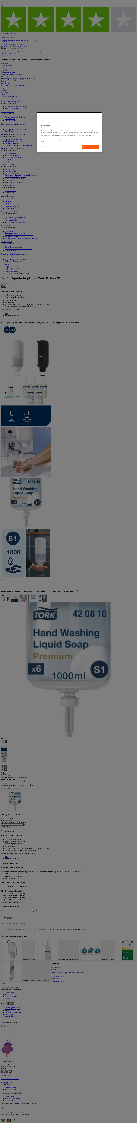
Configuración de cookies (48, 146)
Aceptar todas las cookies (90, 146)
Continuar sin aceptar (94, 122)
